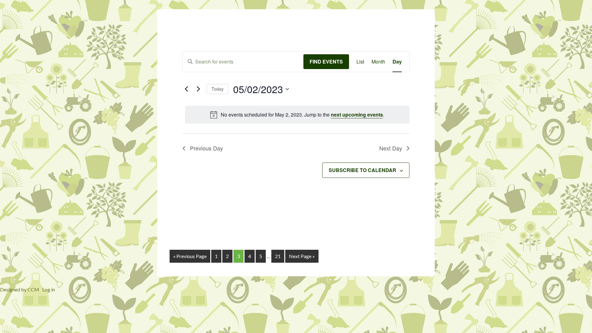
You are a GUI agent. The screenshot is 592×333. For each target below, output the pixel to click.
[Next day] (198, 89)
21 (278, 256)
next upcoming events (357, 114)
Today (218, 89)
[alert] (297, 115)
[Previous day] (186, 89)
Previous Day (206, 148)
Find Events (326, 61)
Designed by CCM (19, 289)
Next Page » (302, 256)
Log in (48, 289)
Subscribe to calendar (362, 170)
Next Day (390, 148)
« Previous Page (190, 256)
